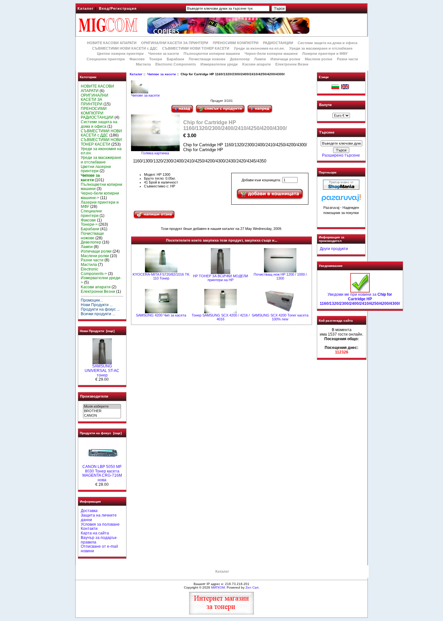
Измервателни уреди (219, 64)
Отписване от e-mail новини (99, 548)
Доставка (89, 510)
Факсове (137, 59)
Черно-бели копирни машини (271, 53)
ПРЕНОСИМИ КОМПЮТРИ (235, 43)
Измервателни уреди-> (101, 280)
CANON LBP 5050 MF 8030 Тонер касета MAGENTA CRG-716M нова (102, 473)
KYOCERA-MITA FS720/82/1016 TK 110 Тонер (161, 276)
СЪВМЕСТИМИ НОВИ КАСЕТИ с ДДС (125, 48)
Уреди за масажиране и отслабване (321, 48)
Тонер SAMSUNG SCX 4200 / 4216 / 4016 (221, 317)
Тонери (155, 59)
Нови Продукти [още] (97, 331)
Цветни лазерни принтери (120, 53)
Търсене (326, 133)
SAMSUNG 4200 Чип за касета (161, 315)
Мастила (143, 64)
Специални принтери (106, 59)
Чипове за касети (161, 74)
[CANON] (102, 415)
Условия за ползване (100, 524)
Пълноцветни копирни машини (212, 53)
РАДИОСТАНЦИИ (278, 43)
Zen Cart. (252, 587)
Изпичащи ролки (285, 59)
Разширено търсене (341, 155)
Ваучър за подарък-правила (99, 539)
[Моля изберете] (102, 406)
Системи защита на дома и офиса (327, 43)
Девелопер (240, 59)
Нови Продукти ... (97, 305)
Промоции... (92, 300)
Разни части (347, 59)
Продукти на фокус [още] (101, 433)
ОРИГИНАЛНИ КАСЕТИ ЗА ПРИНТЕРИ (174, 43)
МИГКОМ (218, 587)
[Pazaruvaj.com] (341, 199)
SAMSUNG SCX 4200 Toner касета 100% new (280, 317)
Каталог (86, 8)
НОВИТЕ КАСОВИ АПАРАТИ (112, 43)
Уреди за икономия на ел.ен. (259, 48)
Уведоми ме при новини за (360, 299)
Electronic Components (175, 64)
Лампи (260, 59)
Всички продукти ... (98, 314)
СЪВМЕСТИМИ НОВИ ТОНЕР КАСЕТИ (195, 48)
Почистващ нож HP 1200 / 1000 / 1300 (280, 276)
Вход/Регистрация (118, 8)
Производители (94, 396)
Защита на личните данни (99, 517)
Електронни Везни (291, 64)
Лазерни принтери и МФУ (325, 53)
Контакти (89, 528)
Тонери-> (89, 224)
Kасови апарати (256, 64)
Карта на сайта (95, 533)
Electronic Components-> (94, 271)
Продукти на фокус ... (100, 309)
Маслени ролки (318, 59)
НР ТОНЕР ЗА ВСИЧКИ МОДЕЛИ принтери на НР (220, 278)
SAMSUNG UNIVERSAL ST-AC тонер (102, 370)
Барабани (175, 59)
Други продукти (334, 248)
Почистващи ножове (207, 59)
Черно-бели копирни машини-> (100, 195)
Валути (325, 105)
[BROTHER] (102, 411)
